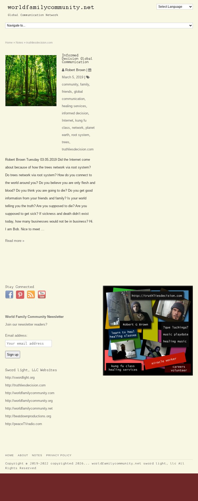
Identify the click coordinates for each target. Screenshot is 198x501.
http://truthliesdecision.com (25, 385)
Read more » (14, 241)
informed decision (75, 113)
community (70, 84)
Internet (67, 120)
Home (9, 455)
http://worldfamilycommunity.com (29, 393)
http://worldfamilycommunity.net (29, 408)
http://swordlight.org (20, 377)
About (23, 455)
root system (80, 135)
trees (65, 142)
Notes (37, 455)
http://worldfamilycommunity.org (29, 401)
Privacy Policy (59, 455)
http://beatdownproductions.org (28, 416)
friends (67, 92)
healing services (74, 106)
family (84, 84)
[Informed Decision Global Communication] (31, 80)
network (78, 128)
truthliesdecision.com (78, 149)
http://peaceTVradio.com (23, 424)
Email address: (16, 335)
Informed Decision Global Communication (77, 58)
